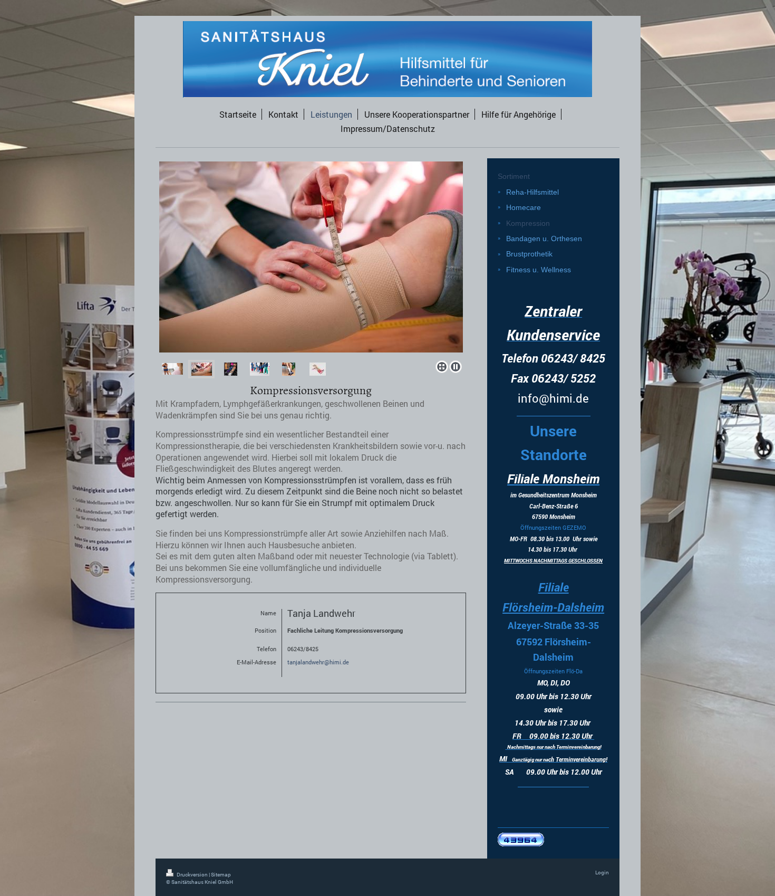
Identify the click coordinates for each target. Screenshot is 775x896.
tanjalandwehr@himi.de (318, 662)
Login (602, 872)
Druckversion (192, 874)
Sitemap (221, 874)
